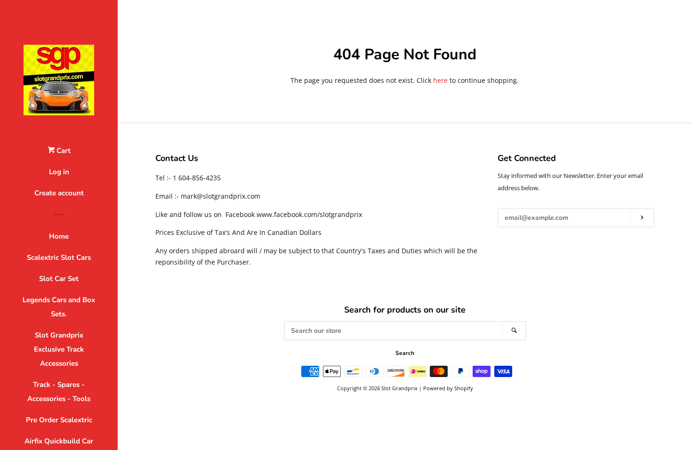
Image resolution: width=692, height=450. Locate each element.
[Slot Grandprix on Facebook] (503, 242)
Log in (59, 172)
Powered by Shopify (448, 388)
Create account (59, 193)
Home (59, 236)
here (440, 80)
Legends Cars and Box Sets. (59, 307)
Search (404, 353)
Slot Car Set (59, 278)
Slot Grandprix (399, 388)
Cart (63, 150)
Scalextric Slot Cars (59, 257)
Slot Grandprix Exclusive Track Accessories (59, 349)
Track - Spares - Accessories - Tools (58, 391)
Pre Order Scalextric (59, 420)
